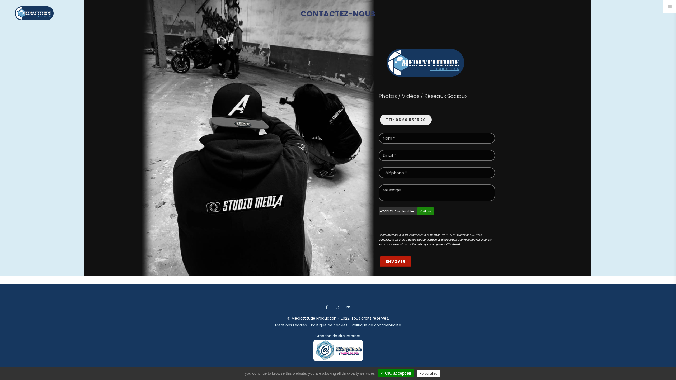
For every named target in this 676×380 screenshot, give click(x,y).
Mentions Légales (291, 325)
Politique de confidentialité (376, 325)
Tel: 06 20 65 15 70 (406, 119)
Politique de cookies (329, 325)
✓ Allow (425, 211)
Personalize (428, 374)
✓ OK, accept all (396, 373)
